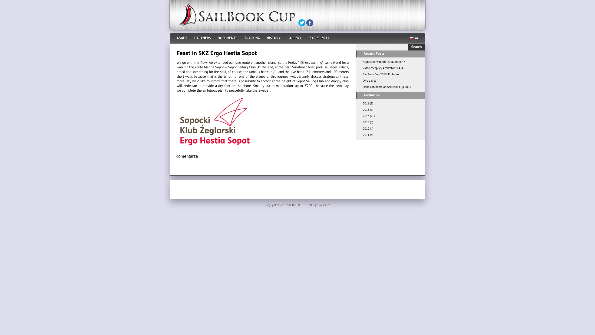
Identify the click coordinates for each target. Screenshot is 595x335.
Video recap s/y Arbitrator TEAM (383, 68)
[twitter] (301, 22)
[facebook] (309, 22)
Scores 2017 (319, 38)
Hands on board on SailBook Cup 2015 (387, 87)
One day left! (371, 81)
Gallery (294, 38)
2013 (366, 122)
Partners (202, 38)
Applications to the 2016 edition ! (384, 62)
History (274, 38)
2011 (366, 135)
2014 (366, 116)
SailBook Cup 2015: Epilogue (381, 75)
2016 (366, 104)
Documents (227, 38)
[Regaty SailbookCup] (237, 14)
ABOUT (182, 38)
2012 (366, 129)
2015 (366, 110)
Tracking (252, 38)
